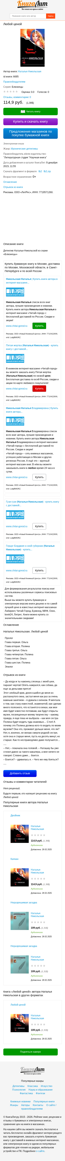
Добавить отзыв (20, 773)
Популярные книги (44, 1101)
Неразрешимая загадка (24, 902)
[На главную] (32, 5)
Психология (19, 1089)
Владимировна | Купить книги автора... (32, 410)
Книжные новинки (20, 1101)
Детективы (18, 1086)
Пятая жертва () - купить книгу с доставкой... (32, 347)
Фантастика (26, 1093)
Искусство (46, 1086)
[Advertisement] (32, 219)
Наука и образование (41, 1089)
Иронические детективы (24, 148)
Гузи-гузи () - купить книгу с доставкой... (32, 503)
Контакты (38, 1105)
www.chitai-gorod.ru (16, 326)
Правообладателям (14, 81)
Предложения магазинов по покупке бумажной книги (30, 133)
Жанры (14, 1105)
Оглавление (10, 182)
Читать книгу (33, 111)
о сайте (40, 1151)
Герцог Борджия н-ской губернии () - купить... (30, 548)
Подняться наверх (30, 1051)
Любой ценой (18, 1004)
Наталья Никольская (29, 71)
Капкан (14, 859)
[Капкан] (20, 881)
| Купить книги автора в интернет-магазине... (32, 281)
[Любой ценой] (20, 1027)
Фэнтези (40, 1093)
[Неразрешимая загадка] (20, 925)
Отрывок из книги (13, 187)
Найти (50, 16)
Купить (39, 325)
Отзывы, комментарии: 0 (17, 97)
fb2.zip (47, 171)
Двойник (15, 815)
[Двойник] (20, 838)
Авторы (25, 1105)
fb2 (40, 171)
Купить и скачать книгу (30, 121)
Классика (33, 1086)
